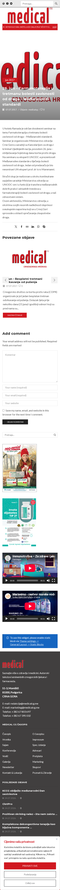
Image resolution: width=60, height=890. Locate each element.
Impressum (38, 739)
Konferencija (9, 750)
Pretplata (37, 756)
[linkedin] (33, 227)
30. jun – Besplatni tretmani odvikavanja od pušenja (22, 280)
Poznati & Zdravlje (42, 772)
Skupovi (36, 767)
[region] (30, 863)
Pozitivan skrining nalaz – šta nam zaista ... (29, 814)
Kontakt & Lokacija (12, 772)
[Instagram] (3, 3)
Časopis (6, 733)
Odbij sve (30, 883)
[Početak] (6, 580)
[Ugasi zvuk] (48, 580)
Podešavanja (30, 874)
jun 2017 (10, 79)
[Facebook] (7, 3)
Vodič (5, 756)
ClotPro (7, 804)
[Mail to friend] (27, 227)
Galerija (6, 761)
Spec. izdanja (39, 744)
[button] (4, 27)
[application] (30, 568)
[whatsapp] (38, 227)
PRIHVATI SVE (30, 865)
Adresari (36, 750)
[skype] (43, 227)
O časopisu (38, 733)
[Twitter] (17, 227)
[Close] (57, 839)
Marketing (38, 761)
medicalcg (33, 109)
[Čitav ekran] (53, 580)
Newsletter (8, 767)
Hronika (6, 739)
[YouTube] (11, 3)
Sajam (5, 744)
